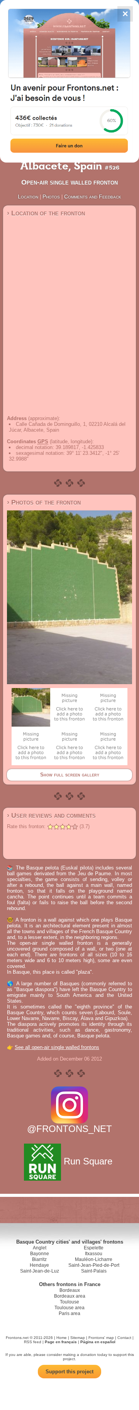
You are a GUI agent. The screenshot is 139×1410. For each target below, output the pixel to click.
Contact (124, 1337)
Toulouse (69, 1302)
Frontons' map (101, 1337)
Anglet (39, 1248)
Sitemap (77, 1337)
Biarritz (39, 1259)
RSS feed (32, 1342)
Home (61, 1337)
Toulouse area (69, 1307)
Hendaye (39, 1265)
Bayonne (39, 1253)
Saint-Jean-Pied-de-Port (93, 1265)
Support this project (69, 1371)
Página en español (97, 1342)
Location (28, 196)
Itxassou (93, 1253)
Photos (51, 196)
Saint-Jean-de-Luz (39, 1271)
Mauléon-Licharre (93, 1259)
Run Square (88, 1161)
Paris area (69, 1313)
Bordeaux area (69, 1296)
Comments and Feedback (92, 196)
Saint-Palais (94, 1271)
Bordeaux (69, 1290)
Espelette (93, 1248)
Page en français (61, 1342)
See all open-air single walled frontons (57, 1047)
